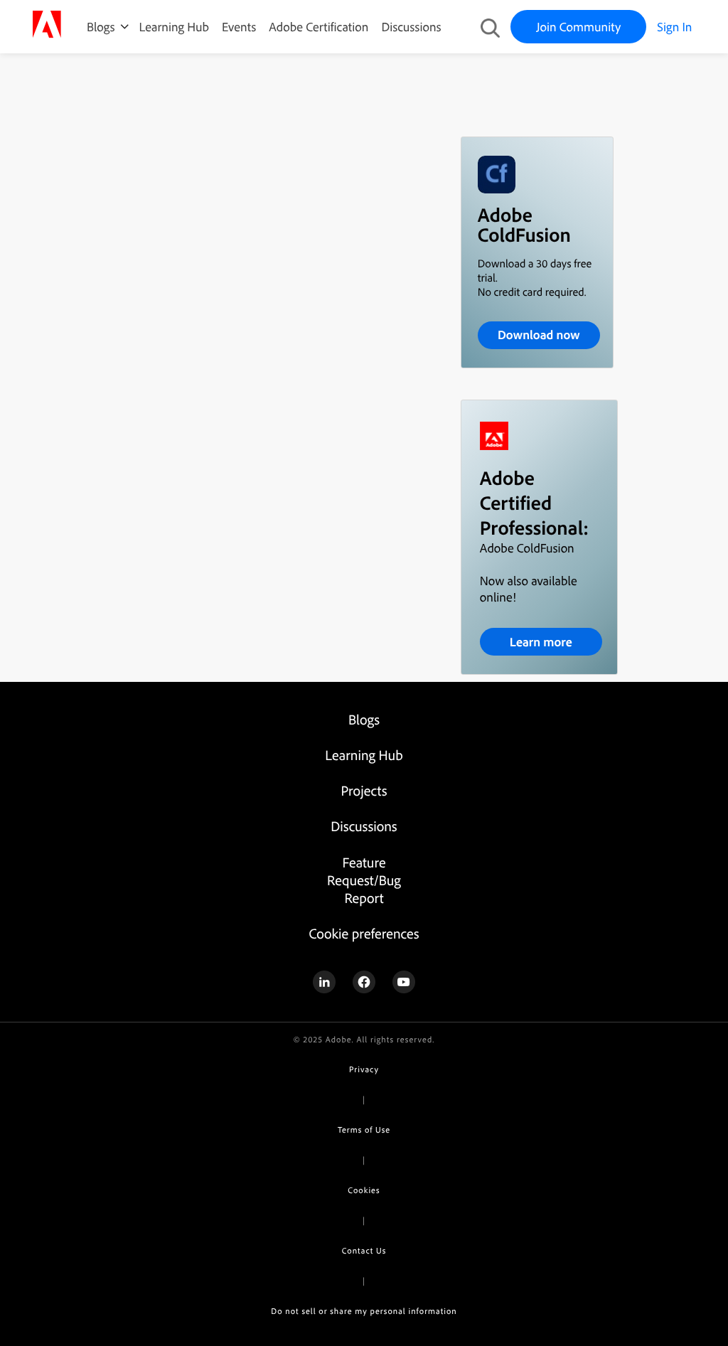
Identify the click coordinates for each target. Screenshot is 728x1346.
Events (239, 26)
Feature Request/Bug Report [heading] (364, 880)
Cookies (364, 1190)
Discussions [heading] (364, 826)
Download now (539, 334)
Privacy (364, 1069)
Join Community (578, 26)
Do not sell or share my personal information (363, 1310)
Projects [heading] (364, 790)
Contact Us (364, 1250)
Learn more (541, 642)
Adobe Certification (318, 26)
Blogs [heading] (364, 719)
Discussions (411, 26)
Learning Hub (174, 26)
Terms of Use (364, 1129)
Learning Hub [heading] (363, 755)
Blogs (101, 26)
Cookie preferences (364, 933)
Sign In (674, 26)
